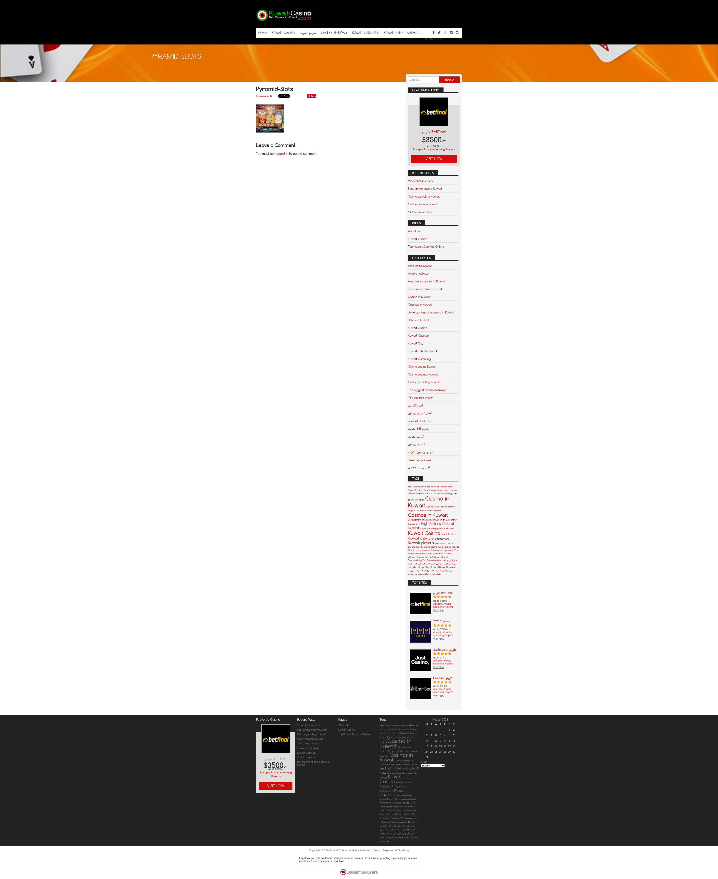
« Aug (424, 761)
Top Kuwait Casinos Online (426, 246)
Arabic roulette (418, 273)
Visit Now (433, 159)
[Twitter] (439, 32)
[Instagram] (451, 32)
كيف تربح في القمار (419, 459)
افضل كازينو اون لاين (420, 413)
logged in (281, 154)
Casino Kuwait (433, 506)
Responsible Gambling (396, 850)
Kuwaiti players (421, 543)
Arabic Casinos (415, 490)
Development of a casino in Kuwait (431, 312)
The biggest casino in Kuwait (427, 390)
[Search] (457, 32)
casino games (450, 493)
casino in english (416, 499)
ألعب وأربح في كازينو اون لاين (392, 822)
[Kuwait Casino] (284, 20)
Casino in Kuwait (419, 297)
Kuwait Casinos (418, 335)
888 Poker (431, 486)
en (444, 519)
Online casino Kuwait (422, 366)
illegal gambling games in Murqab (437, 528)
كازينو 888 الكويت (418, 428)
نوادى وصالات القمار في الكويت (421, 573)
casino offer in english (391, 751)
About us (414, 231)
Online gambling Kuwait (424, 196)
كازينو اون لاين (416, 444)
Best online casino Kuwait (425, 188)
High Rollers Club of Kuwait (399, 770)
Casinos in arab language (428, 510)
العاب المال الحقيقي (420, 421)
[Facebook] (434, 32)
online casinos (452, 547)
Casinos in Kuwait (420, 304)
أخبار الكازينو (415, 405)
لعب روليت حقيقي (419, 467)
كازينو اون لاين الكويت (421, 452)
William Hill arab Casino (420, 557)
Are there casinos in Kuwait (426, 281)
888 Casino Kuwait (420, 266)
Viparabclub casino (421, 181)
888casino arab (444, 486)
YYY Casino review (431, 560)
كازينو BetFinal (433, 132)
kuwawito (264, 96)
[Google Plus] (445, 32)
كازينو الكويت (416, 436)
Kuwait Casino (417, 239)
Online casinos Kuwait (423, 204)
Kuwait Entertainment (422, 351)
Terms (377, 850)
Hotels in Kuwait (418, 320)
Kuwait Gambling (419, 359)
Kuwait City (415, 343)
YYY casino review (420, 212)
